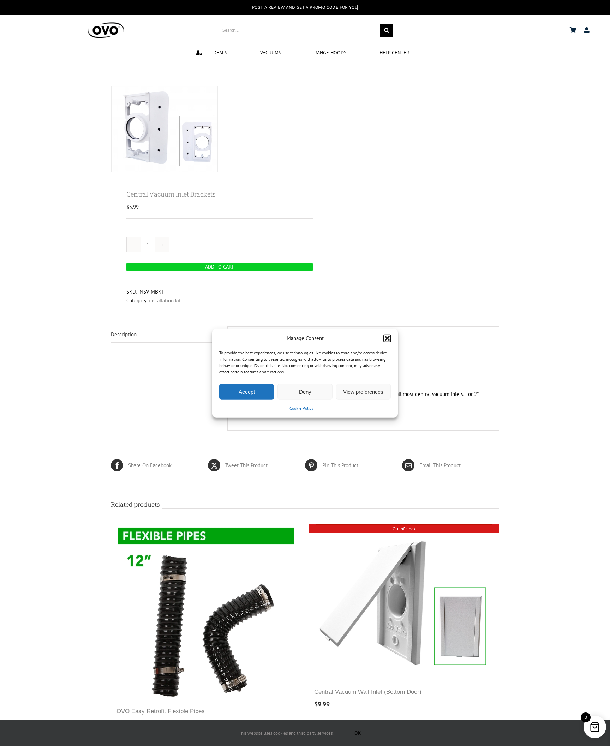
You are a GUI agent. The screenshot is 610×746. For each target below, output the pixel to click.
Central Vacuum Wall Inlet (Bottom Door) (367, 691)
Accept (247, 392)
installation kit (165, 300)
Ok (357, 733)
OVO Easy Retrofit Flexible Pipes (160, 711)
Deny (305, 392)
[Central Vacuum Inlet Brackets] (204, 129)
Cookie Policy (301, 408)
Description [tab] (124, 334)
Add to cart (219, 267)
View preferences (363, 392)
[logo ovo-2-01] (106, 23)
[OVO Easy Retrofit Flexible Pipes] (206, 612)
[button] (387, 338)
